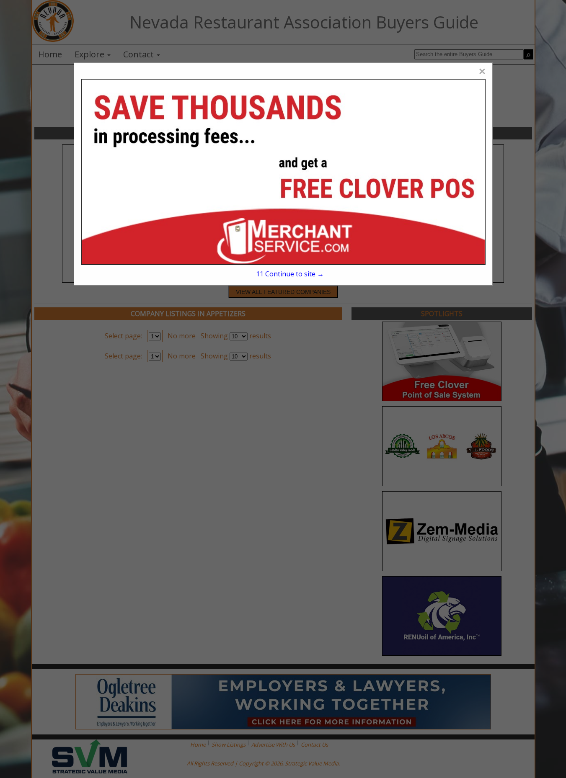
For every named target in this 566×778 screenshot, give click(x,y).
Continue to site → (290, 273)
